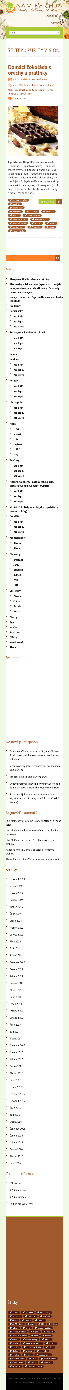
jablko (54, 1324)
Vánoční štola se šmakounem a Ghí (28, 776)
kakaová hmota (19, 219)
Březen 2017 (16, 1073)
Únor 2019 (15, 914)
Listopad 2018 (17, 934)
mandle (49, 1332)
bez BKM (19, 85)
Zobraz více (47, 201)
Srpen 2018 (16, 955)
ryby (15, 454)
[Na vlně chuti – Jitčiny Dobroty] (34, 4)
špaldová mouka (35, 1366)
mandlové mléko (19, 1335)
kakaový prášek (19, 223)
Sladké (29, 93)
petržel (15, 1343)
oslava (15, 1339)
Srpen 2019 (16, 886)
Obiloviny (15, 554)
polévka (52, 1343)
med (36, 1335)
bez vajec (41, 85)
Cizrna (17, 596)
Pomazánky (16, 311)
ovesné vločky (31, 1339)
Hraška (13, 627)
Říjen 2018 (15, 941)
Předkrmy (15, 306)
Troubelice (36, 227)
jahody (15, 1328)
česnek (33, 1362)
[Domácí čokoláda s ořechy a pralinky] (33, 108)
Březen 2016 (16, 1156)
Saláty (13, 354)
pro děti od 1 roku (33, 1347)
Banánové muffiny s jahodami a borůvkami (36, 859)
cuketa (28, 1320)
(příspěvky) (18, 1190)
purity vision (18, 227)
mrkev (48, 1335)
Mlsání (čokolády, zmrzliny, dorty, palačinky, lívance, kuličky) (31, 89)
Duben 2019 (16, 900)
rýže (15, 580)
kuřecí (16, 439)
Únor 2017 (15, 1080)
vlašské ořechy (50, 1358)
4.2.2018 (17, 79)
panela (48, 1339)
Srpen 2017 (16, 1038)
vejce (34, 1358)
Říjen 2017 (15, 1024)
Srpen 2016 (16, 1121)
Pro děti (14, 516)
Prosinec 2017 (17, 1011)
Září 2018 (15, 948)
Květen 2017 (16, 1059)
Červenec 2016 (17, 1128)
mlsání (53, 223)
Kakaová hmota (14, 849)
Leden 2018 (16, 1004)
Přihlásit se (15, 1183)
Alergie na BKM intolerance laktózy (29, 279)
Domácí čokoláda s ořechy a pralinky (29, 70)
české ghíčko (17, 1362)
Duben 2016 (16, 1149)
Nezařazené (16, 642)
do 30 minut (17, 1324)
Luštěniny (15, 590)
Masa (13, 423)
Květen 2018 (16, 976)
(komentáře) (18, 1197)
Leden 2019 (16, 920)
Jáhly (16, 565)
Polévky (14, 380)
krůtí (16, 429)
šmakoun (16, 1366)
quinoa (17, 575)
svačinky (43, 1351)
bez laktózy (18, 208)
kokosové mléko (19, 1332)
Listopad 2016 (17, 1101)
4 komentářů (19, 98)
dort (32, 1324)
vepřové (17, 444)
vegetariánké (18, 231)
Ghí (42, 1324)
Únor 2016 (15, 1163)
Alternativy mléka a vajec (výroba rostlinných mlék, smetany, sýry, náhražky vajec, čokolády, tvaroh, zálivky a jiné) (35, 288)
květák (36, 1332)
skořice (15, 1351)
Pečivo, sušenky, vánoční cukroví (27, 332)
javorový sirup (34, 215)
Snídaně (14, 359)
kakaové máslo (41, 219)
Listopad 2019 (17, 879)
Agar (12, 622)
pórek (51, 1347)
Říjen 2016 (15, 1108)
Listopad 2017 (17, 1017)
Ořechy (20, 93)
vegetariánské (17, 537)
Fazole (17, 606)
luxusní (38, 223)
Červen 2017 (16, 1052)
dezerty (41, 1320)
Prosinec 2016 (17, 1094)
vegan (51, 227)
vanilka (15, 1355)
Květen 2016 (16, 1142)
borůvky (46, 1316)
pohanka (18, 570)
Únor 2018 (15, 997)
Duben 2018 (16, 983)
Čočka (16, 601)
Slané (16, 548)
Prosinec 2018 (17, 927)
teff (15, 585)
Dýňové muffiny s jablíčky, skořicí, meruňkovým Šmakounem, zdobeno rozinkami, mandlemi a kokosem (34, 755)
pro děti (15, 1347)
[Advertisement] (34, 699)
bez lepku (29, 85)
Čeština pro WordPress (21, 1204)
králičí (17, 449)
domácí (16, 215)
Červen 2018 (16, 969)
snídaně (28, 1351)
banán (15, 1312)
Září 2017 (15, 1031)
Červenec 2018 (17, 962)
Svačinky (14, 460)
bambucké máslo (20, 200)
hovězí (17, 434)
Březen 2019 (16, 907)
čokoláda (50, 211)
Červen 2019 (16, 893)
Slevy (13, 647)
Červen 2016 (16, 1135)
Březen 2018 (16, 990)
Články (13, 637)
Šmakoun (15, 632)
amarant (18, 560)
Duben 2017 (16, 1066)
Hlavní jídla (16, 402)
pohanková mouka (34, 1343)
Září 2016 (15, 1114)
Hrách (16, 611)
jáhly (28, 1328)
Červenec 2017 (17, 1045)
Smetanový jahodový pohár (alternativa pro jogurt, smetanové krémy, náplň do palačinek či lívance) (35, 798)
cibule (14, 1320)
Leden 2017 (16, 1087)
